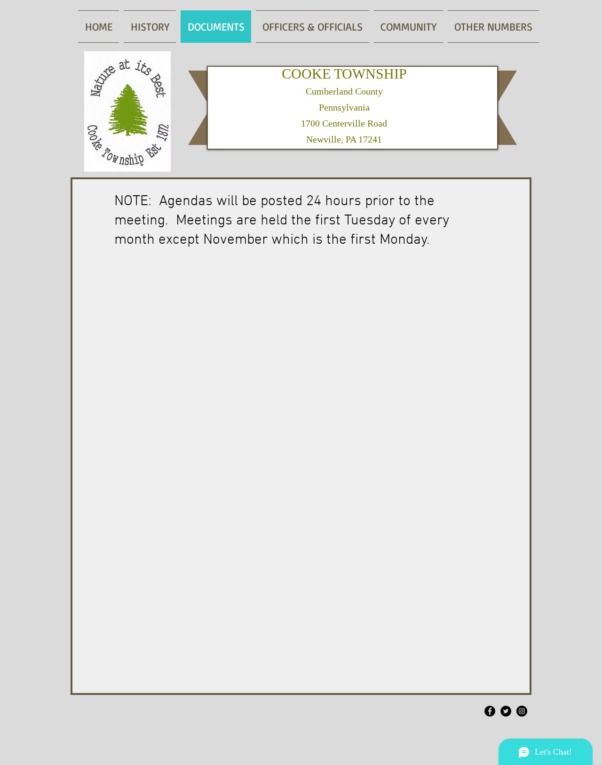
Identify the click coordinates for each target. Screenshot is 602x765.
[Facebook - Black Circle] (489, 711)
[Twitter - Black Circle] (505, 711)
